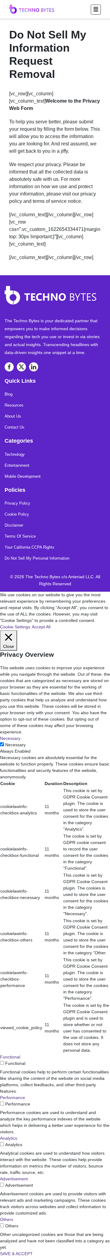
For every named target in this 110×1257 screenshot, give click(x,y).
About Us (13, 416)
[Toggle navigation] (96, 10)
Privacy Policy (17, 503)
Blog (9, 394)
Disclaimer (14, 525)
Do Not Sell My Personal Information (37, 558)
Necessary (15, 744)
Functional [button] (10, 1056)
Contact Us (14, 427)
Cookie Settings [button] (15, 626)
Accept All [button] (41, 626)
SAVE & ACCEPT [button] (16, 1253)
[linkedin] (33, 367)
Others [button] (6, 1219)
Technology (15, 454)
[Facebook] (9, 367)
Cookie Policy (17, 514)
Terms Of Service (20, 536)
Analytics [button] (8, 1138)
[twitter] (21, 367)
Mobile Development (23, 476)
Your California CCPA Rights (29, 547)
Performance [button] (12, 1097)
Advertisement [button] (14, 1178)
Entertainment (17, 465)
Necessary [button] (10, 738)
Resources (14, 405)
